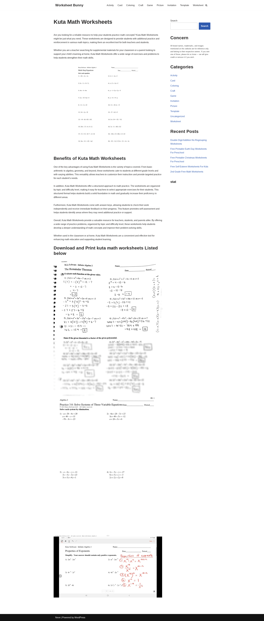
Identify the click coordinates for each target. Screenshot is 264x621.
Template (184, 5)
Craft (140, 5)
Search (173, 20)
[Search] (206, 5)
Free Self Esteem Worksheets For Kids (189, 166)
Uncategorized (177, 116)
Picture (160, 5)
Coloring (130, 5)
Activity (110, 5)
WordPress (79, 617)
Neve (58, 617)
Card (120, 5)
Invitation (171, 5)
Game (150, 5)
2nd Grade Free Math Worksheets (186, 172)
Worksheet (198, 5)
